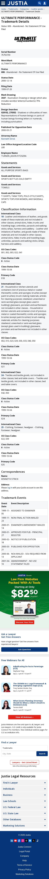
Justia (3, 9)
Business (7, 794)
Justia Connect (24, 847)
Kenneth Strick (8, 138)
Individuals (9, 788)
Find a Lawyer (9, 742)
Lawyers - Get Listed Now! (24, 762)
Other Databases (12, 819)
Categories (24, 9)
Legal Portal (24, 851)
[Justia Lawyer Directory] (37, 840)
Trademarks (13, 9)
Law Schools (9, 801)
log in (9, 487)
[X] (33, 840)
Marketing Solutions (14, 825)
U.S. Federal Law (11, 807)
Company (24, 856)
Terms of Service (24, 865)
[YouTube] (15, 840)
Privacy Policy (24, 870)
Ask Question (24, 649)
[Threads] (26, 840)
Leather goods (37, 9)
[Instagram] (22, 840)
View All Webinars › (25, 717)
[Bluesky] (30, 840)
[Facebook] (19, 840)
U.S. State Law (10, 813)
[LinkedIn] (11, 840)
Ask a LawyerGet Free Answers (11, 635)
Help (24, 860)
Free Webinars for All (12, 660)
